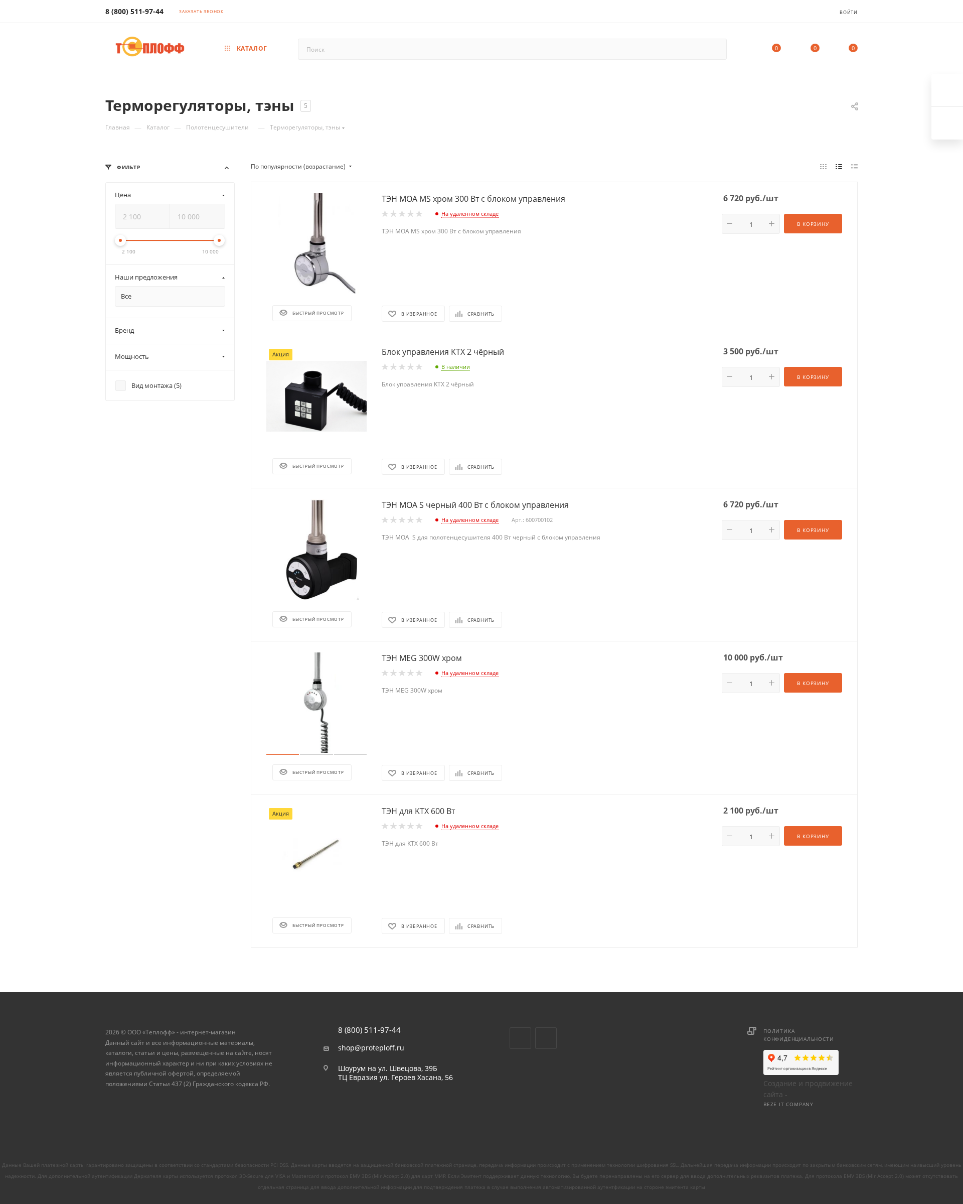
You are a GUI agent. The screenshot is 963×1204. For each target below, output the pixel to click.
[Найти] (714, 49)
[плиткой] (823, 166)
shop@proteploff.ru (371, 1047)
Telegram (546, 1038)
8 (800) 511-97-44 (134, 11)
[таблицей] (854, 166)
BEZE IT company (788, 1104)
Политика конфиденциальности (798, 1034)
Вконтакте (520, 1038)
